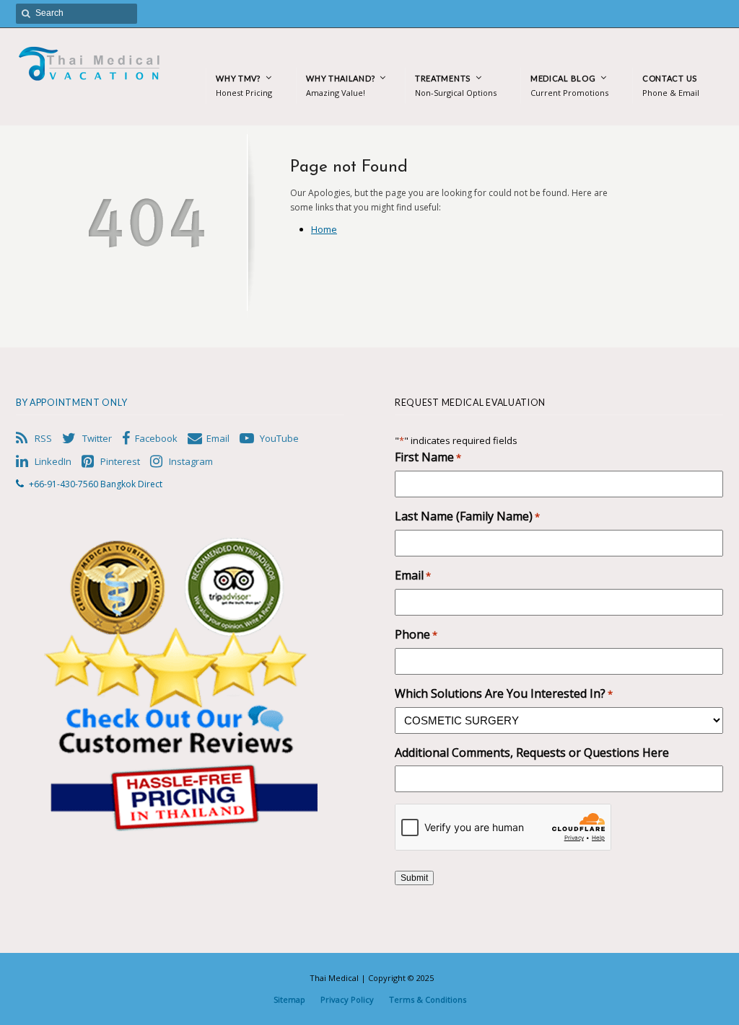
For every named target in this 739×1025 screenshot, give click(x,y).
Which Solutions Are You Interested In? (504, 693)
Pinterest (120, 461)
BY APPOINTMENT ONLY (71, 402)
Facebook (156, 438)
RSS (43, 438)
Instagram (191, 461)
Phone (416, 634)
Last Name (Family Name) (467, 516)
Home (324, 229)
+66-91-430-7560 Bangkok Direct (95, 484)
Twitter (97, 438)
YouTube (279, 438)
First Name (428, 457)
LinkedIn (53, 461)
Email (217, 438)
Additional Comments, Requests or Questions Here (532, 752)
